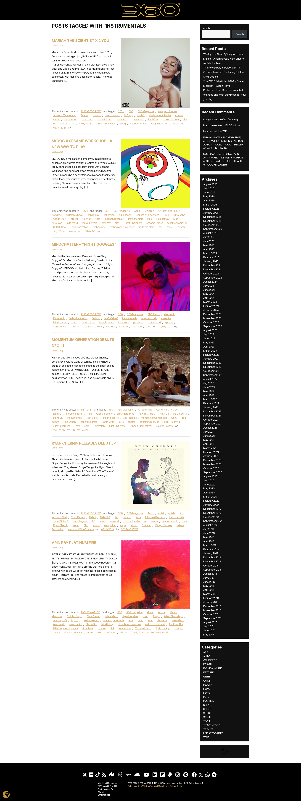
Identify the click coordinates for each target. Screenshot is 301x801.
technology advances (122, 227)
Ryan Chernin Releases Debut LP (84, 443)
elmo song (179, 214)
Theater (146, 525)
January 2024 (211, 310)
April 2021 (208, 443)
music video (70, 119)
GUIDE (206, 680)
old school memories (129, 624)
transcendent (60, 326)
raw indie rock (170, 521)
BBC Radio (154, 314)
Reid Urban (69, 421)
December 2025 (212, 216)
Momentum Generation (154, 417)
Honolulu (58, 417)
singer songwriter (106, 123)
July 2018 (208, 577)
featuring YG (60, 620)
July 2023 (208, 334)
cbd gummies (210, 119)
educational (125, 214)
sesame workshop (177, 222)
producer (138, 322)
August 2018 (210, 573)
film (116, 517)
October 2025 (211, 225)
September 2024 (212, 277)
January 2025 (211, 261)
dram (145, 616)
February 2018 (211, 598)
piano (154, 521)
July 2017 (208, 626)
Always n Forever (167, 111)
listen (140, 620)
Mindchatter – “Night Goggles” (84, 244)
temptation (125, 628)
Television (99, 425)
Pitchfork (153, 119)
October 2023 (211, 322)
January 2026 (211, 212)
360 (131, 111)
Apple (137, 210)
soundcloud (154, 322)
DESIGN (207, 664)
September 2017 (212, 618)
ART (205, 652)
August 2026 (210, 184)
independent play (114, 218)
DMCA (146, 786)
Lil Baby (128, 115)
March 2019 (210, 545)
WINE (206, 737)
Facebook (59, 318)
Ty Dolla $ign (163, 628)
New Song (122, 119)
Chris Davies (78, 517)
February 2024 (211, 306)
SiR (112, 628)
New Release (105, 119)
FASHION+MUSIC (90, 612)
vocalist (110, 326)
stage (123, 525)
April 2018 (208, 589)
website (123, 326)
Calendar (132, 786)
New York (123, 322)
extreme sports (74, 413)
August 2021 (210, 427)
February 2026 (211, 208)
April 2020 (209, 492)
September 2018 (212, 569)
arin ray (162, 612)
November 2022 (212, 366)
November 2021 (212, 415)
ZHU (148, 326)
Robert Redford (88, 421)
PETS (206, 696)
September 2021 (212, 423)
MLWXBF (222, 131)
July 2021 (208, 431)
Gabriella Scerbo (78, 318)
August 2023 (210, 330)
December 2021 (212, 411)
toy (160, 227)
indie (138, 517)
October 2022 (211, 370)
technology (99, 227)
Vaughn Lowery (158, 123)
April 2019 (208, 541)
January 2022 (211, 407)
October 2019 (211, 517)
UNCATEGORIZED (91, 111)
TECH (84, 210)
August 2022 (210, 379)
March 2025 (210, 253)
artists (171, 513)
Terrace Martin (143, 628)
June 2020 (209, 484)
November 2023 (212, 318)
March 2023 (210, 350)
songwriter (110, 525)
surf (166, 421)
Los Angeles (130, 417)
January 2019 (210, 553)
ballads (97, 115)
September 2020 (212, 472)
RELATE (207, 704)
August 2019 (210, 525)
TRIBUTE (208, 729)
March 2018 (210, 593)
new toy (106, 222)
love (150, 620)
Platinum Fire (176, 624)
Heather (207, 131)
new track (138, 119)
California (161, 409)
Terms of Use (156, 786)
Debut (92, 517)
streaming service (149, 421)
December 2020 (212, 460)
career (174, 409)
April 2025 (208, 249)
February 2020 (211, 500)
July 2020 (208, 480)
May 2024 (208, 293)
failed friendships (173, 616)
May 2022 (208, 391)
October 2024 (211, 273)
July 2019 (208, 529)
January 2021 (210, 456)
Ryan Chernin (60, 525)
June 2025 (209, 241)
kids (149, 218)
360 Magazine (146, 111)
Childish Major (74, 616)
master (179, 115)
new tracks (75, 624)
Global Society (104, 413)
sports (131, 421)
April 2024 (208, 297)
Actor (151, 513)
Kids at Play (162, 218)
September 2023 (212, 326)
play (117, 222)
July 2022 (208, 383)
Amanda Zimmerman (64, 115)
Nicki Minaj (107, 624)
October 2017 (211, 614)
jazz (131, 620)
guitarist (127, 517)
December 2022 (212, 362)
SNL (86, 525)
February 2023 (211, 354)
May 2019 (208, 537)
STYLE (207, 717)
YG (121, 632)
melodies (166, 318)
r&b (185, 119)
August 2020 (210, 476)
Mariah (141, 115)
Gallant (96, 318)
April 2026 (209, 200)
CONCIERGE (210, 660)
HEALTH (207, 684)
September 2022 (212, 375)
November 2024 (212, 269)
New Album (178, 620)
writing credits (94, 632)
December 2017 (212, 606)
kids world (72, 222)
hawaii (142, 413)
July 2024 (208, 285)
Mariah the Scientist (160, 115)
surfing (176, 421)
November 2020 (212, 464)
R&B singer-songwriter (65, 628)
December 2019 (212, 508)
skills (121, 421)
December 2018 (212, 557)
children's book (74, 214)
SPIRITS (207, 709)
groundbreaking (125, 413)
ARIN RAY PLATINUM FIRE (74, 542)
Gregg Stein (59, 218)
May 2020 (209, 488)
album (150, 612)
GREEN (207, 676)
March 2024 (210, 301)
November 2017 (212, 610)
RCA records (60, 123)
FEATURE (86, 409)
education (109, 214)
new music (87, 119)
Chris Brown (93, 616)
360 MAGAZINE (80, 430)
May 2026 (209, 196)
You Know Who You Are (81, 529)
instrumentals (112, 115)
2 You (121, 111)
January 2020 (211, 504)
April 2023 (208, 346)
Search (206, 28)
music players (89, 222)
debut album (111, 616)
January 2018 (210, 602)
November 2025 (212, 220)
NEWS (206, 692)
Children (149, 210)
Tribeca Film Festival (140, 425)
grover (74, 218)
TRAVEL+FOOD (211, 725)
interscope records (113, 620)
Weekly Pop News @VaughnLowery (223, 54)
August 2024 (210, 281)
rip (73, 123)
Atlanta (84, 115)
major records (149, 318)
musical (114, 521)
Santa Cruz (108, 421)
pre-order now (171, 119)
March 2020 (210, 496)
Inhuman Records (155, 517)
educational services (147, 214)
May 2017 (208, 634)
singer (76, 525)
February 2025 (211, 257)
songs (96, 525)
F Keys (156, 616)
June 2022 (209, 387)
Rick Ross (87, 628)
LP (93, 521)
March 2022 (210, 399)
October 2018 (211, 565)
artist (161, 513)
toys (169, 227)
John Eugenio (80, 521)
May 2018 (208, 585)
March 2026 (210, 204)
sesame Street (154, 222)
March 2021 (209, 448)
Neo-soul (162, 620)
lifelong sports (111, 417)
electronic (169, 314)
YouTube (137, 326)
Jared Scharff (61, 521)
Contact (180, 786)
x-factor (111, 632)
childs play (93, 214)
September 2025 (212, 228)
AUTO (206, 656)
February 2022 (211, 403)
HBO (152, 413)
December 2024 (212, 265)
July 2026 (208, 188)
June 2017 (209, 630)
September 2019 (212, 520)
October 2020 (211, 468)
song (123, 123)
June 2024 (209, 289)
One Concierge (230, 119)
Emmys (57, 413)
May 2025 (208, 245)
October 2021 (211, 419)
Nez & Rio (91, 624)
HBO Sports (180, 413)
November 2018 (212, 561)
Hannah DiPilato (91, 218)
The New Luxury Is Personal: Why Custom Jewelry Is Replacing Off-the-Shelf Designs (224, 72)
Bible (139, 786)
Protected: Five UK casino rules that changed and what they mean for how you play (224, 95)
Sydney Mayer (138, 123)
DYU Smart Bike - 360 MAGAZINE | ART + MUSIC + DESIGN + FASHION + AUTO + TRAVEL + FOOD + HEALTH (224, 157)
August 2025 (210, 233)
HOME (206, 688)
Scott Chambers (133, 222)
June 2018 (209, 581)
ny (145, 521)
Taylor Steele (81, 425)
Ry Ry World (85, 123)
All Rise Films (145, 409)
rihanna (102, 628)
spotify (169, 322)
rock (184, 521)
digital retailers (130, 616)
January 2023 (211, 358)
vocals (175, 123)
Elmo (166, 214)
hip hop (75, 620)
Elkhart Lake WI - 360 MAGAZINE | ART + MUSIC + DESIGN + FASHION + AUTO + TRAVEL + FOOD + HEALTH (224, 141)
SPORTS (208, 713)
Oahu (174, 417)
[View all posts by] (72, 127)
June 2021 (209, 435)
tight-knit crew (117, 425)
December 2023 (212, 314)
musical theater (131, 521)
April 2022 (208, 395)
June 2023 (209, 338)
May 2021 (208, 439)
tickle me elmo (146, 227)
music (56, 119)
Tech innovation (79, 227)
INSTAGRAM (111, 318)
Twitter (76, 326)
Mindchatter (60, 322)
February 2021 (211, 452)
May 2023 (208, 342)
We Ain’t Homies (73, 632)
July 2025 (208, 237)
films (89, 413)
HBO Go (164, 413)
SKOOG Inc (59, 227)
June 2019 (209, 533)
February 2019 (211, 549)
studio (134, 525)
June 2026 (209, 192)
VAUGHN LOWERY (217, 148)
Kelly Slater (92, 417)
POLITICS (208, 700)
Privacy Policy (169, 786)
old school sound (155, 624)
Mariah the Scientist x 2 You (80, 40)
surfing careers (61, 425)
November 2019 (212, 512)
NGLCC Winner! (232, 125)
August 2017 (210, 622)
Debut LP (105, 517)
